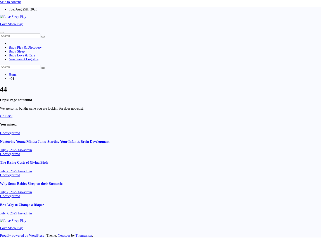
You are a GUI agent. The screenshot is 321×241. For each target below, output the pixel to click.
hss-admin (25, 150)
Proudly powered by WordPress (22, 235)
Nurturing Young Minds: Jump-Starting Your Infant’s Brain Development (54, 141)
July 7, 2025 (9, 150)
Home (13, 74)
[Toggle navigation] (1, 32)
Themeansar (84, 235)
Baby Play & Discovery (25, 47)
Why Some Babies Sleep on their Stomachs (31, 183)
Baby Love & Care (22, 55)
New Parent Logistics (23, 59)
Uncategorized (10, 133)
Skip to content (10, 2)
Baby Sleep (17, 51)
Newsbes (64, 235)
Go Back (6, 116)
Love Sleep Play (11, 24)
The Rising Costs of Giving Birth (24, 162)
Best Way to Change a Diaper (22, 205)
